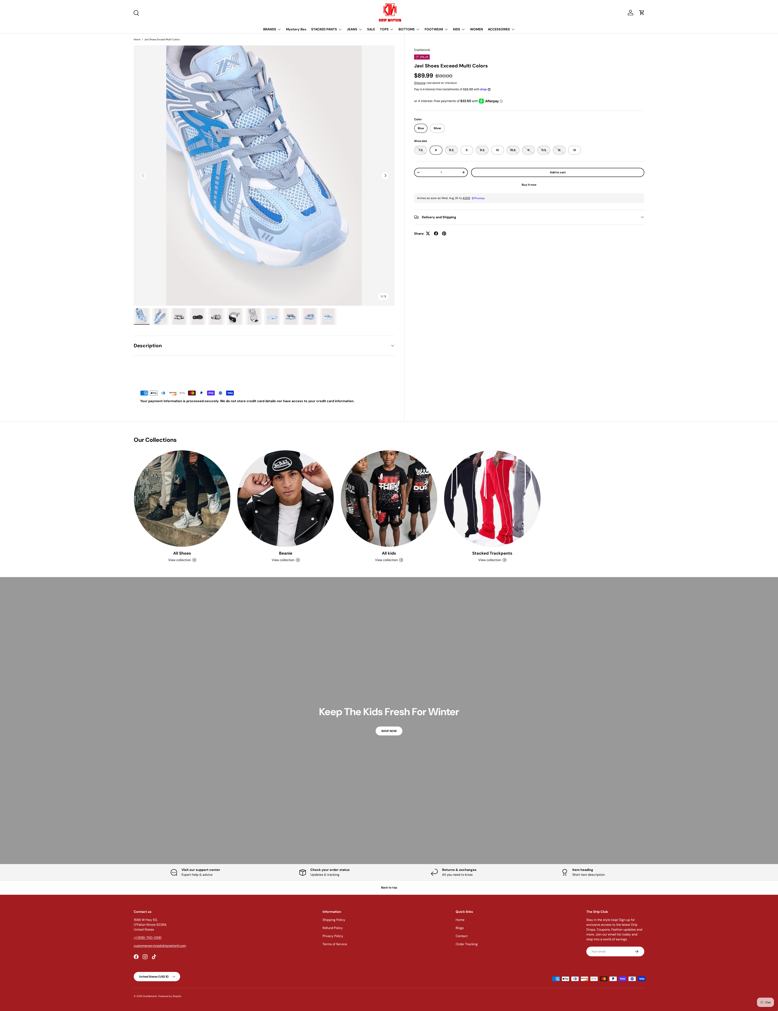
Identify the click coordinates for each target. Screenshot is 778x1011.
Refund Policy (333, 928)
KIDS (456, 29)
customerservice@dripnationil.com (160, 946)
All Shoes (182, 553)
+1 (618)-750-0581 (147, 937)
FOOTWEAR (434, 29)
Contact (462, 936)
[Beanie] (285, 498)
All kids (389, 553)
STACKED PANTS (324, 29)
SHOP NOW (389, 731)
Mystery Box (296, 29)
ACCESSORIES (499, 29)
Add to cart (558, 172)
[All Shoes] (182, 498)
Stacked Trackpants (492, 553)
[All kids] (389, 498)
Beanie (285, 553)
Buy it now (529, 184)
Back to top (389, 887)
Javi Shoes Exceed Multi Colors (162, 39)
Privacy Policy (333, 936)
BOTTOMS (407, 29)
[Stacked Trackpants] (492, 498)
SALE (371, 29)
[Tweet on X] (428, 233)
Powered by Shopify (169, 996)
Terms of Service (335, 944)
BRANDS (269, 29)
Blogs (460, 928)
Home (137, 39)
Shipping (419, 83)
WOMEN (476, 29)
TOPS (384, 29)
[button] (641, 12)
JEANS (352, 29)
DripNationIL (422, 50)
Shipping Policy (334, 920)
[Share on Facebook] (436, 233)
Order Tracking (467, 944)
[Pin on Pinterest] (444, 233)
